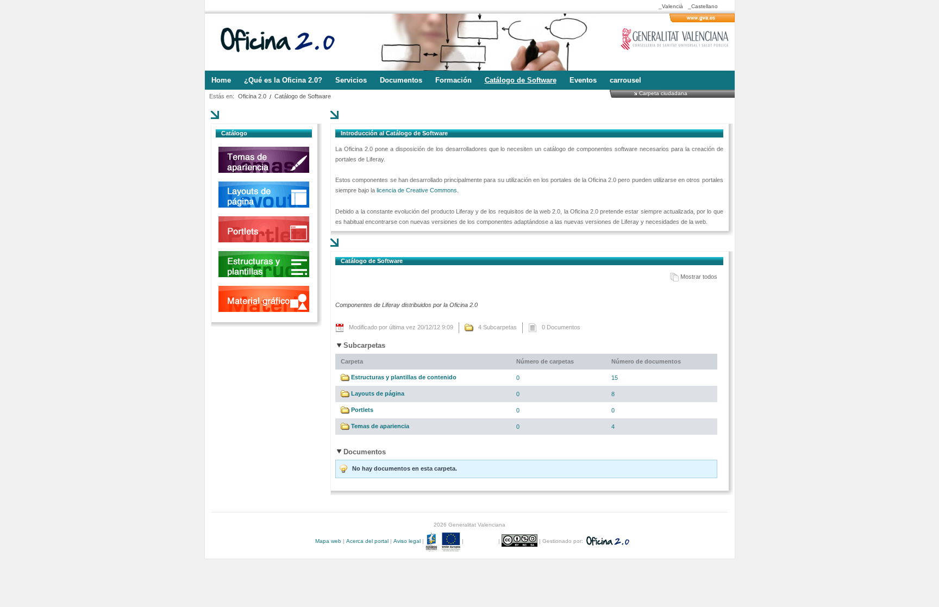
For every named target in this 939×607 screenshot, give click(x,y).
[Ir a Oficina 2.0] (283, 42)
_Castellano (703, 6)
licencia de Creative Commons (417, 190)
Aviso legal (407, 541)
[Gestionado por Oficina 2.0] (607, 541)
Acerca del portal (367, 541)
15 (614, 377)
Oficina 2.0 (252, 96)
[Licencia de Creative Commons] (520, 541)
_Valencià (671, 6)
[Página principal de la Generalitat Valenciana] (702, 20)
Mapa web (328, 541)
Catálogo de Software (302, 96)
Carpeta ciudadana (663, 93)
